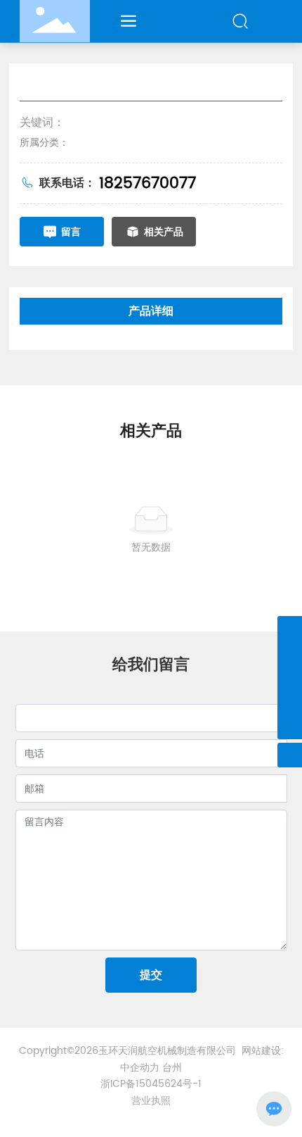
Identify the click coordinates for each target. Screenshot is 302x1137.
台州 (172, 1068)
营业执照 (151, 1101)
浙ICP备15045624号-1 (151, 1084)
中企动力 (139, 1068)
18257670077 (147, 183)
